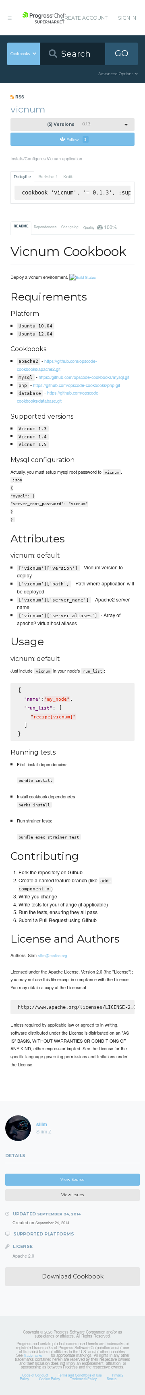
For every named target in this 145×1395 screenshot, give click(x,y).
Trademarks (33, 1355)
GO (121, 53)
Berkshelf (47, 176)
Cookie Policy (49, 1378)
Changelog (70, 226)
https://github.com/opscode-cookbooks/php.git (76, 385)
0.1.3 (69, 124)
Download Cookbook (73, 1276)
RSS (19, 97)
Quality (99, 226)
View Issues (72, 1194)
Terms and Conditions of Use (80, 1374)
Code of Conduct (35, 1374)
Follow (76, 139)
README (21, 226)
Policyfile (22, 176)
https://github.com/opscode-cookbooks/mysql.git (84, 377)
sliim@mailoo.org (52, 955)
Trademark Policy (83, 1378)
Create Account (84, 18)
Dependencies (45, 226)
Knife (68, 176)
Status (111, 1378)
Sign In (127, 18)
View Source (72, 1179)
